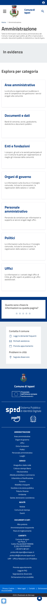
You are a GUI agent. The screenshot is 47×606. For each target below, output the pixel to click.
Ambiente (22, 494)
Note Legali (22, 588)
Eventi (22, 513)
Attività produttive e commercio (22, 474)
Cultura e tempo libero (22, 468)
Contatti (22, 535)
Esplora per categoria (20, 71)
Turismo (22, 481)
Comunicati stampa (22, 509)
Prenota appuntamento (22, 567)
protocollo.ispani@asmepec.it (22, 552)
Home (4, 22)
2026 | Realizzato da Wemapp (23, 595)
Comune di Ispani (29, 11)
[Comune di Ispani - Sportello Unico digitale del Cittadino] (14, 11)
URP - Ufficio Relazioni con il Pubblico (22, 558)
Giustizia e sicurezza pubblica (22, 488)
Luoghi (22, 456)
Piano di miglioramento (22, 530)
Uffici (22, 442)
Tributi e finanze (22, 491)
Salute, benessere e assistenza (22, 497)
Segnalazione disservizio (22, 573)
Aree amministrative (22, 436)
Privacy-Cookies (8, 588)
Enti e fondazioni (22, 446)
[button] (43, 2)
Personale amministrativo (22, 452)
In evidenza (13, 51)
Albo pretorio (22, 524)
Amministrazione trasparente (22, 527)
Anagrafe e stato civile (22, 465)
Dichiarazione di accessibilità (22, 577)
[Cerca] (42, 11)
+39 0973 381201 (22, 548)
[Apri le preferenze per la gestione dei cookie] (4, 601)
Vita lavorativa (22, 471)
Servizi (22, 460)
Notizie (22, 506)
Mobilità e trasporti (22, 484)
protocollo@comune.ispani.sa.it (22, 555)
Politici (22, 449)
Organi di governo (22, 439)
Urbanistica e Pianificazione (22, 478)
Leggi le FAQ (22, 570)
